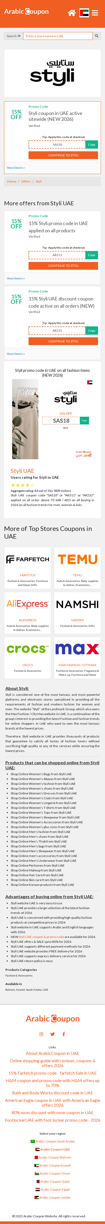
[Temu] (77, 559)
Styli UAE (22, 470)
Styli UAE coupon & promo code (41, 937)
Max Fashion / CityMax (77, 665)
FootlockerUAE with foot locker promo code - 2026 (52, 1120)
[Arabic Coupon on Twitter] (52, 1033)
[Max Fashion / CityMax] (77, 649)
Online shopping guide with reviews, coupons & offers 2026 (53, 1063)
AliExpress (27, 620)
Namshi (77, 620)
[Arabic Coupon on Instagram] (41, 1033)
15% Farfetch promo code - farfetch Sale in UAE (52, 1073)
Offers (26, 181)
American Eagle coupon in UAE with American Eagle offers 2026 (52, 1102)
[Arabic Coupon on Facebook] (63, 1033)
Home (11, 181)
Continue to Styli (63, 155)
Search (12, 36)
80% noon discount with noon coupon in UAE (52, 1112)
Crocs (27, 665)
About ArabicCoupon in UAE (52, 1053)
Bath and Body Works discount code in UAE (52, 1092)
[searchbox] (58, 36)
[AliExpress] (28, 604)
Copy (91, 144)
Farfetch (28, 575)
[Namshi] (77, 604)
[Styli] (52, 73)
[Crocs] (28, 649)
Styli (38, 181)
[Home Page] (26, 11)
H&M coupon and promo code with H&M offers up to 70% (53, 1083)
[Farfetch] (28, 559)
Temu (77, 575)
